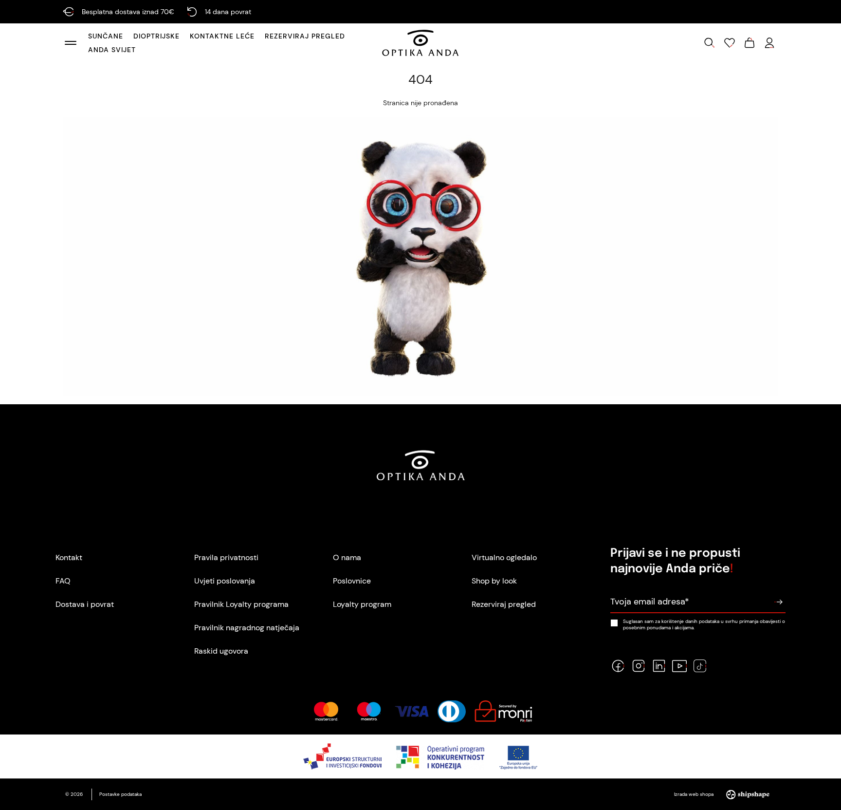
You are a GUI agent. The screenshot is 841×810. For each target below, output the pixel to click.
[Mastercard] (326, 711)
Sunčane (105, 36)
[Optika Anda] (420, 43)
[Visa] (411, 711)
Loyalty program (362, 604)
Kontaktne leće (222, 36)
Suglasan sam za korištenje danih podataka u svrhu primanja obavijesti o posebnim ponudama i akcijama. (704, 624)
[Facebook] (618, 666)
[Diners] (452, 711)
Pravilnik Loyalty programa (241, 604)
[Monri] (503, 711)
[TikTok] (700, 666)
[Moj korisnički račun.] (769, 43)
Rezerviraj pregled (305, 36)
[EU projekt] (420, 756)
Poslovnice (352, 581)
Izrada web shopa (694, 794)
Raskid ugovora (221, 651)
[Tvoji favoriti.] (729, 43)
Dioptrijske (156, 36)
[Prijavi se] (778, 602)
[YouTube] (679, 666)
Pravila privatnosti (226, 557)
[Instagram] (638, 666)
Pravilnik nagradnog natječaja (246, 627)
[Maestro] (369, 711)
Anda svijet (112, 49)
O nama (347, 557)
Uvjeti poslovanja (224, 581)
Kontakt (68, 557)
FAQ (63, 581)
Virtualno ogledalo (504, 557)
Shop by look (494, 581)
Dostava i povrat (84, 604)
